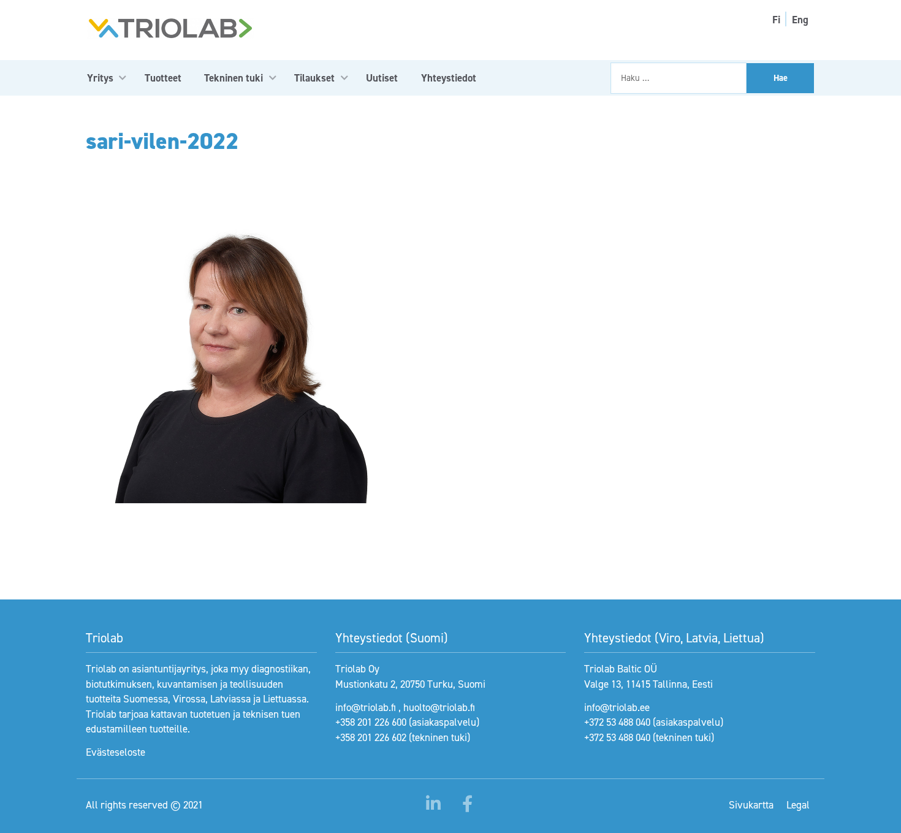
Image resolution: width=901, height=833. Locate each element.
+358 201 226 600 (370, 722)
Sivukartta (751, 805)
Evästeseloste (115, 752)
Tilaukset (314, 78)
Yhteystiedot (448, 78)
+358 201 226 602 (370, 737)
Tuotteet (163, 78)
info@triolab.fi (365, 707)
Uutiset (382, 78)
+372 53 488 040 (617, 722)
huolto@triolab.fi (439, 707)
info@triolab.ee (617, 707)
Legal (798, 805)
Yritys (100, 78)
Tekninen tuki (233, 78)
